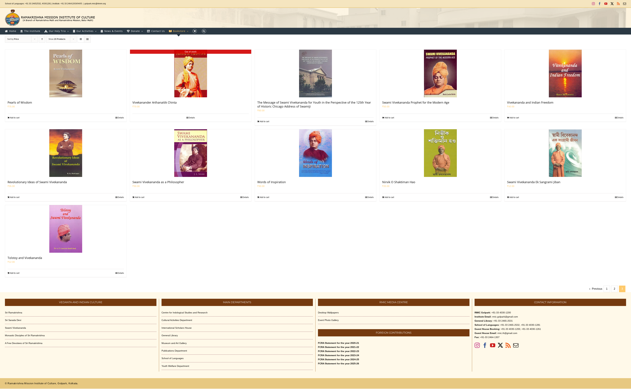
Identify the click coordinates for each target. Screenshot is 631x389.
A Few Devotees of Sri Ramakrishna (23, 343)
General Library (170, 335)
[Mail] (515, 345)
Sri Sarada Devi (13, 320)
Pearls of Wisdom (20, 102)
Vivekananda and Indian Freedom (530, 102)
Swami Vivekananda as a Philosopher (158, 182)
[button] (204, 31)
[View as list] (87, 39)
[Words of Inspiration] (315, 153)
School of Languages (173, 358)
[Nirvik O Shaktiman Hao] (440, 153)
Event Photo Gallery (328, 320)
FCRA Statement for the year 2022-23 (338, 351)
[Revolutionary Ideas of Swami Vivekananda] (65, 153)
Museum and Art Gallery (174, 343)
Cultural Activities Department (177, 320)
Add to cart (14, 118)
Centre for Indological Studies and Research (185, 312)
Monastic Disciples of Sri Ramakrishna (25, 335)
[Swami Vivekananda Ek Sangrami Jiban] (565, 153)
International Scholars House (177, 328)
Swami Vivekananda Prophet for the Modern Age (415, 102)
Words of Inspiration (271, 182)
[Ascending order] (42, 39)
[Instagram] (477, 345)
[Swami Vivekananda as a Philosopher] (190, 153)
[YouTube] (492, 345)
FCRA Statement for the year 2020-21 (338, 343)
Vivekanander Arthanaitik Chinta (154, 102)
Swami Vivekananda (15, 328)
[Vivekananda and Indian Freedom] (565, 73)
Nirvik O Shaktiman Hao (398, 182)
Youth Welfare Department (175, 366)
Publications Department (174, 350)
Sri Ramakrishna (13, 312)
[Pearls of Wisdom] (65, 73)
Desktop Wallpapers (328, 312)
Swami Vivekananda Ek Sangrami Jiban (533, 182)
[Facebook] (485, 345)
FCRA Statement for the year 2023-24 (338, 355)
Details (121, 118)
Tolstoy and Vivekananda (25, 258)
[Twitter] (500, 345)
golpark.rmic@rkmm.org (95, 3)
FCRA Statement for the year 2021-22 (338, 347)
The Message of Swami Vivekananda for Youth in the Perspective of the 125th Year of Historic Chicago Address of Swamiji (314, 104)
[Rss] (508, 345)
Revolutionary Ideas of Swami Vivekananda (37, 182)
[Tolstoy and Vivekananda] (65, 229)
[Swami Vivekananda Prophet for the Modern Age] (440, 73)
